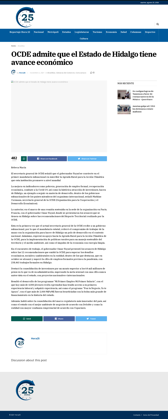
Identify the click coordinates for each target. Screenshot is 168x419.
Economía (111, 32)
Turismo (97, 32)
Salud (124, 32)
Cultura (84, 38)
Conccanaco (81, 73)
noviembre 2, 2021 (37, 73)
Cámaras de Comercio (65, 73)
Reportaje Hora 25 (20, 32)
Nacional (39, 32)
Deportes (150, 32)
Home (13, 46)
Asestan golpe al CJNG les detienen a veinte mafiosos (144, 109)
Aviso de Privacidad (151, 415)
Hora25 (22, 73)
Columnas (135, 32)
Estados (66, 32)
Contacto (136, 415)
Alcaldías (21, 46)
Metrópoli (53, 32)
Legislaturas (82, 32)
